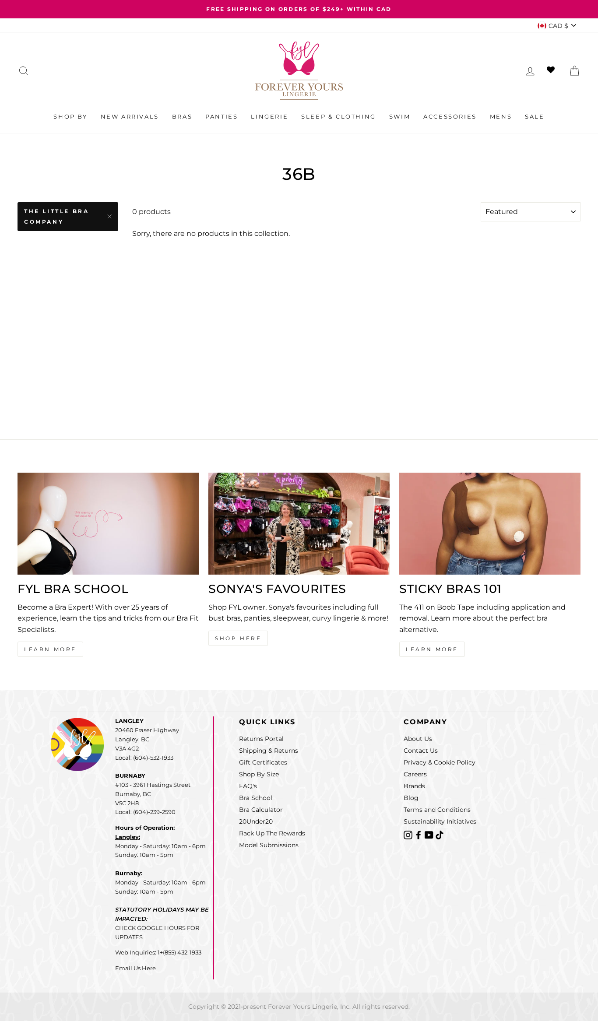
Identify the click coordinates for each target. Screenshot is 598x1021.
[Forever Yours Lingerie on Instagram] (409, 834)
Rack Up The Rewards (272, 833)
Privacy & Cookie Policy (439, 762)
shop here (238, 638)
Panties (221, 116)
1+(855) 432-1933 (179, 952)
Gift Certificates (263, 762)
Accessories (450, 116)
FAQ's (248, 786)
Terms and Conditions (437, 810)
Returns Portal (261, 739)
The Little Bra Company (56, 216)
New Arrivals (130, 116)
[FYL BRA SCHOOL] (108, 524)
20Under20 (256, 821)
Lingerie (269, 116)
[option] (299, 9)
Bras (182, 116)
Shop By (70, 116)
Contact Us (421, 750)
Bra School (255, 798)
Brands (414, 786)
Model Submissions (269, 845)
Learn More (50, 649)
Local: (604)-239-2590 (145, 811)
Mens (501, 116)
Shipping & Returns (268, 750)
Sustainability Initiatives (440, 821)
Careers (415, 774)
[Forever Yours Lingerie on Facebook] (419, 834)
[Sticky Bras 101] (489, 524)
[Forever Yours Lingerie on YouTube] (430, 834)
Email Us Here (135, 968)
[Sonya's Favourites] (299, 524)
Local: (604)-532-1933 (144, 757)
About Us (418, 739)
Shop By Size (259, 774)
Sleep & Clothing (338, 116)
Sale (534, 116)
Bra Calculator (261, 810)
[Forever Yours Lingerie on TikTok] (439, 834)
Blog (411, 798)
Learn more (432, 649)
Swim (399, 116)
